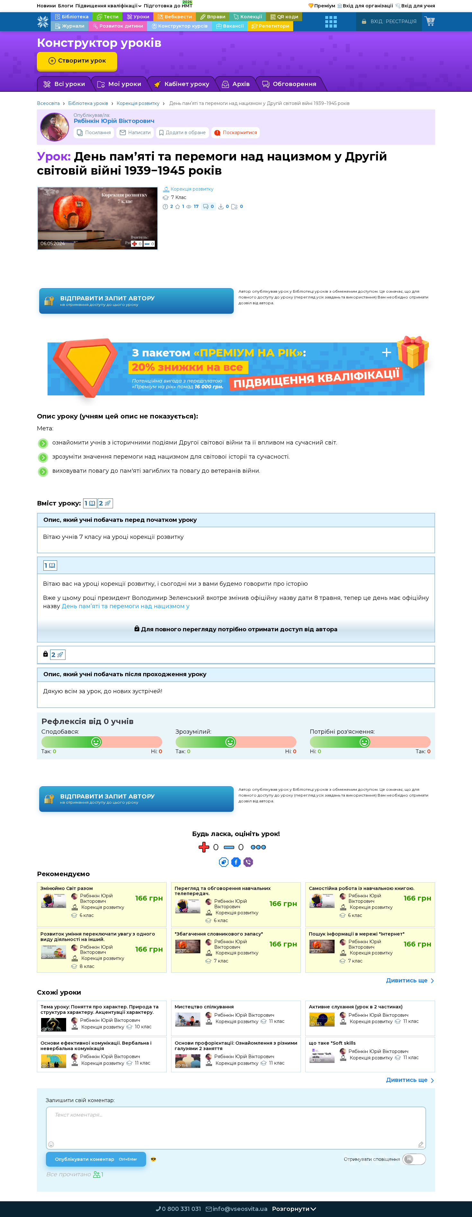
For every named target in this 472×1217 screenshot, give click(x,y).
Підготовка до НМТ (168, 5)
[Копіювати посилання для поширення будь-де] (224, 862)
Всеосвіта (48, 103)
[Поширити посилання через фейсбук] (236, 862)
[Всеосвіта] (42, 22)
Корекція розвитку (138, 103)
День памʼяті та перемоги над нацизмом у (125, 606)
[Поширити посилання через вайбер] (248, 862)
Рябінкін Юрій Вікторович (114, 121)
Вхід (376, 21)
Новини (46, 6)
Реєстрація (401, 21)
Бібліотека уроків (88, 103)
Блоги (65, 6)
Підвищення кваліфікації (108, 6)
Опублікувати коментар (96, 1159)
